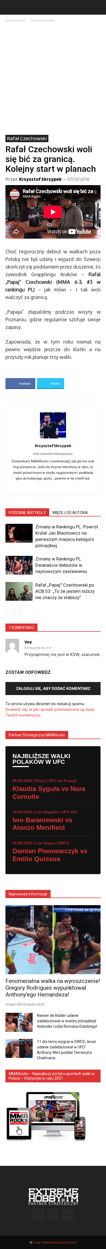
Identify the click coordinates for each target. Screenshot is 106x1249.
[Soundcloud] (58, 487)
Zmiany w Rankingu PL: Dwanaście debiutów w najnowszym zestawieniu (61, 565)
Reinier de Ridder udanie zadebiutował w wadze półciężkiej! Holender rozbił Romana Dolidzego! (67, 1021)
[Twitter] (67, 1214)
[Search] (98, 7)
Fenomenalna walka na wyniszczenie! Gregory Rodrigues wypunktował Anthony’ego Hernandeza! (52, 988)
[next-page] (17, 611)
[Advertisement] (53, 79)
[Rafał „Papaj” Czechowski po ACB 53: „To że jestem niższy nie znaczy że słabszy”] (19, 591)
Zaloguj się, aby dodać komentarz (53, 688)
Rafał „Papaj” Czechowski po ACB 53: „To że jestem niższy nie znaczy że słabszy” (65, 591)
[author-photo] (53, 438)
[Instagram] (53, 1214)
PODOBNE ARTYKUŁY (27, 512)
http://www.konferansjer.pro (53, 454)
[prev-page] (8, 611)
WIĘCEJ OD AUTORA (70, 512)
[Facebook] (47, 487)
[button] (9, 7)
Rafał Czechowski (43, 20)
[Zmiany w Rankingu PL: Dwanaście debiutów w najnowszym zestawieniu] (19, 565)
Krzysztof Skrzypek (40, 179)
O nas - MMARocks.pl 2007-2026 (54, 1242)
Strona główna (15, 20)
